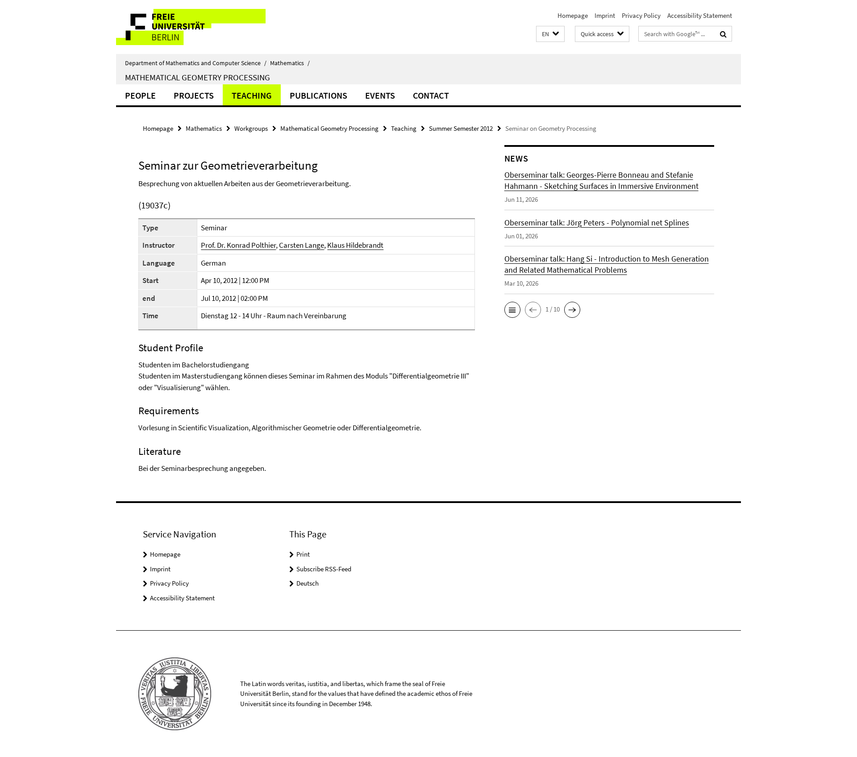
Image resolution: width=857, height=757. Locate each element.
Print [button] (303, 554)
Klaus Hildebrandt (355, 245)
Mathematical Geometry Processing (197, 77)
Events (380, 95)
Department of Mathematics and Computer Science (195, 63)
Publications (318, 95)
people (140, 95)
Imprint (605, 15)
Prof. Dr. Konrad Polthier (238, 245)
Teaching (252, 95)
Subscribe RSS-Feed (323, 569)
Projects (194, 95)
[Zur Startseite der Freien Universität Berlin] (191, 27)
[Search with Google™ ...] (723, 34)
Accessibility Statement (699, 15)
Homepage (572, 15)
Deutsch (307, 583)
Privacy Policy (641, 15)
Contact (431, 95)
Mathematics (290, 63)
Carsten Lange (301, 245)
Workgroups (251, 128)
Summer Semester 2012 (461, 128)
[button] (550, 34)
